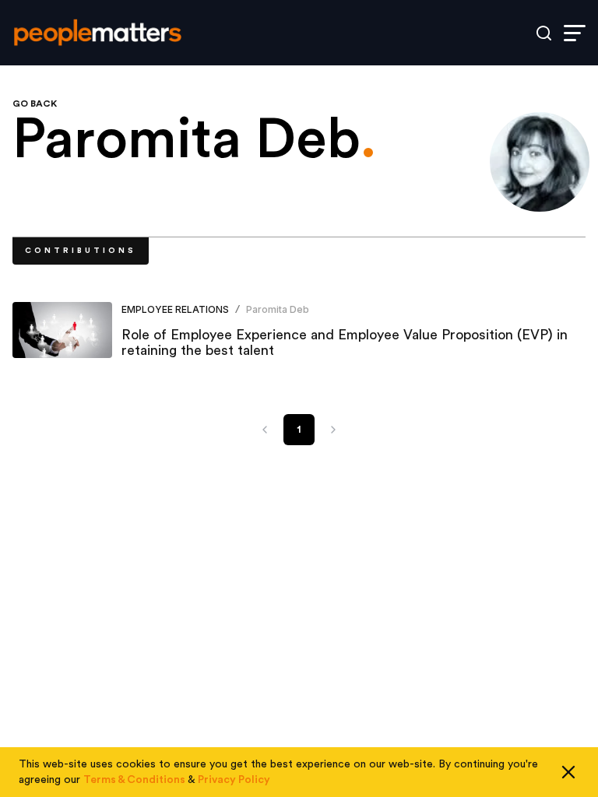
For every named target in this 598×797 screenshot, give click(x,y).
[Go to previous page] (264, 429)
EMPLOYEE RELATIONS (175, 309)
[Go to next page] (333, 429)
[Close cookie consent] (568, 772)
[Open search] (543, 33)
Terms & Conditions (134, 779)
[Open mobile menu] (575, 33)
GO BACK (34, 103)
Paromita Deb (277, 309)
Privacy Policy (234, 779)
